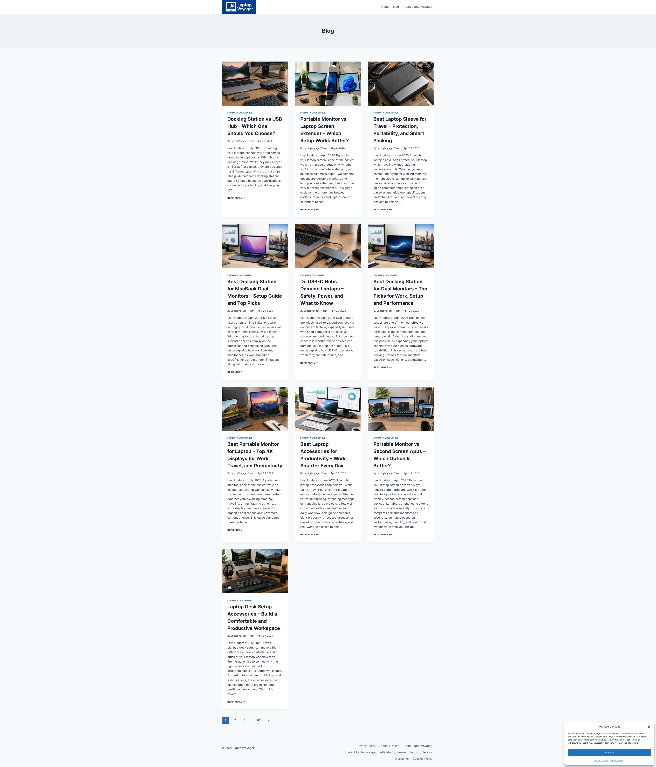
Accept (609, 752)
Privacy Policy (617, 760)
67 (259, 720)
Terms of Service (420, 752)
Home (385, 6)
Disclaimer (402, 758)
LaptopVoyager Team (242, 141)
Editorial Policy (389, 746)
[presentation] (255, 84)
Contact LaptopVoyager (360, 752)
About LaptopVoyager (417, 6)
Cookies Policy (601, 760)
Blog (396, 6)
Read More (236, 197)
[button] (649, 726)
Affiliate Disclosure (393, 752)
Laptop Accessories (240, 112)
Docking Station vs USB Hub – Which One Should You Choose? (254, 126)
